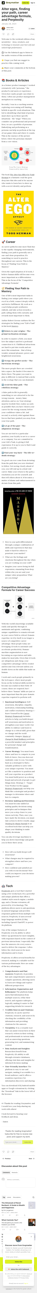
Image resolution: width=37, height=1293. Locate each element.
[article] (18, 1209)
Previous (7, 1158)
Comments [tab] (6, 1172)
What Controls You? (10, 1220)
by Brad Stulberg (18, 739)
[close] (31, 1236)
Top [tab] (4, 1197)
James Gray (10, 27)
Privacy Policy (25, 1278)
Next (30, 1158)
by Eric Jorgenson (7, 1210)
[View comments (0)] (8, 34)
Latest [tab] (9, 1197)
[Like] (4, 34)
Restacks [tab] (14, 1172)
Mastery (14, 326)
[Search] (33, 1197)
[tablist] (10, 1172)
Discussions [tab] (16, 1197)
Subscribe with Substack (20, 1269)
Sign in (33, 3)
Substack (9, 1289)
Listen (33, 28)
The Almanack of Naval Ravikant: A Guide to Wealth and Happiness (13, 1205)
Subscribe (25, 3)
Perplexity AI (7, 891)
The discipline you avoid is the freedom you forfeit (12, 1224)
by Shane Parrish (19, 823)
